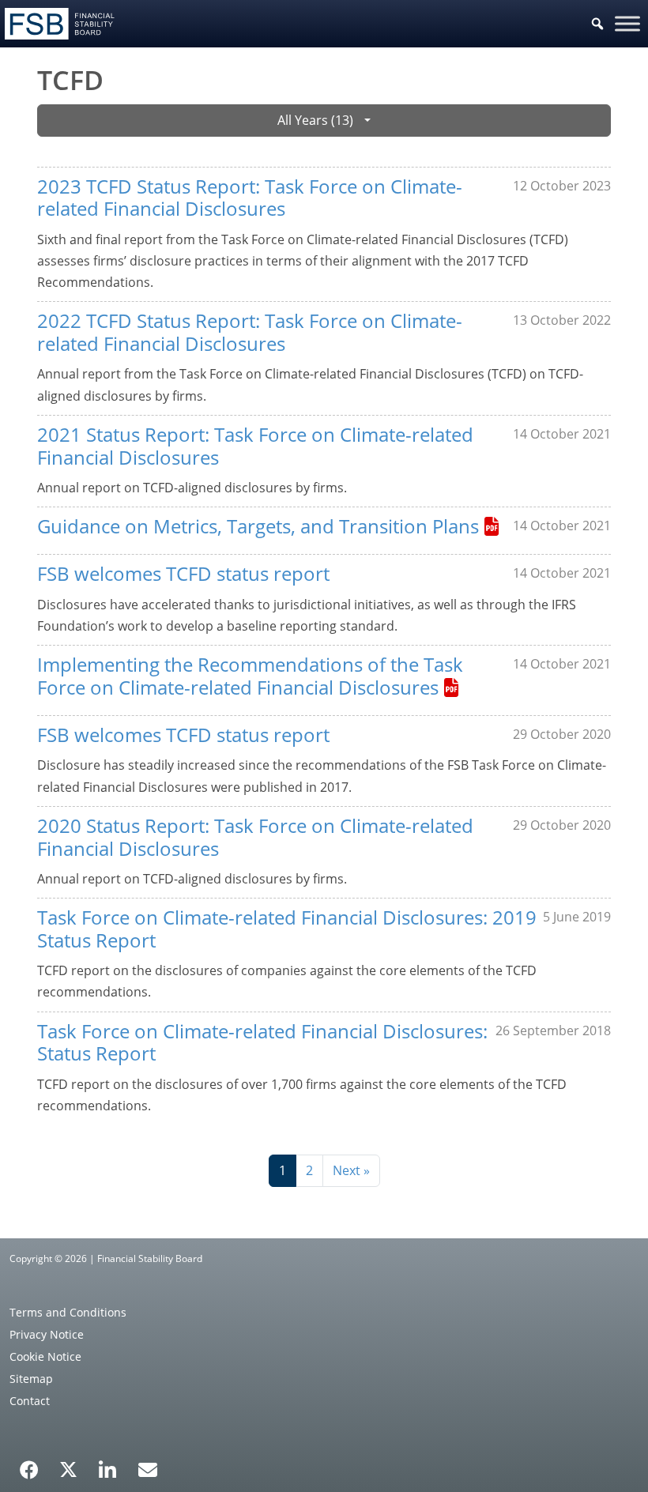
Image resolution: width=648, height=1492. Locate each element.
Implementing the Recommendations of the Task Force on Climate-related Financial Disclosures (250, 675)
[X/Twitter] (68, 1468)
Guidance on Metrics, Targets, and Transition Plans (258, 526)
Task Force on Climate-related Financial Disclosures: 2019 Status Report (287, 928)
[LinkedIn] (108, 1464)
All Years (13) (315, 120)
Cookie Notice (45, 1356)
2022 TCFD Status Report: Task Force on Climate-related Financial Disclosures (249, 331)
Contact (29, 1400)
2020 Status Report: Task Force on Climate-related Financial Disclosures (255, 836)
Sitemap (31, 1378)
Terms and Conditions (67, 1312)
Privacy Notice (46, 1334)
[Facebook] (29, 1464)
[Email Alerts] (148, 1468)
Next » (351, 1170)
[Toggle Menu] (627, 23)
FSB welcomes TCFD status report (183, 573)
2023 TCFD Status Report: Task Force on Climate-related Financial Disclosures (249, 197)
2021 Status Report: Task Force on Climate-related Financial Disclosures (255, 445)
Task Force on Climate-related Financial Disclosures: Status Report (262, 1042)
